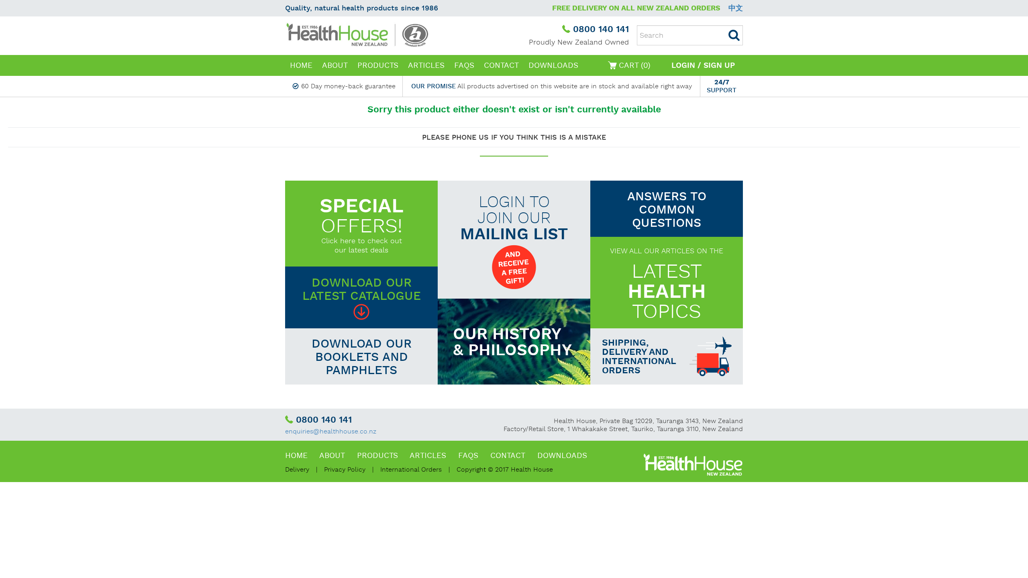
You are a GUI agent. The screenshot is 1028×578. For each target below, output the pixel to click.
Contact (501, 66)
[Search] (734, 35)
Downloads (553, 66)
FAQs (464, 66)
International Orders (411, 470)
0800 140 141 (601, 29)
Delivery (297, 470)
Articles (426, 66)
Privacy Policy (344, 470)
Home (301, 66)
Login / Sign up (703, 66)
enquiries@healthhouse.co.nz (330, 431)
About (335, 66)
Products (377, 66)
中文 (735, 8)
